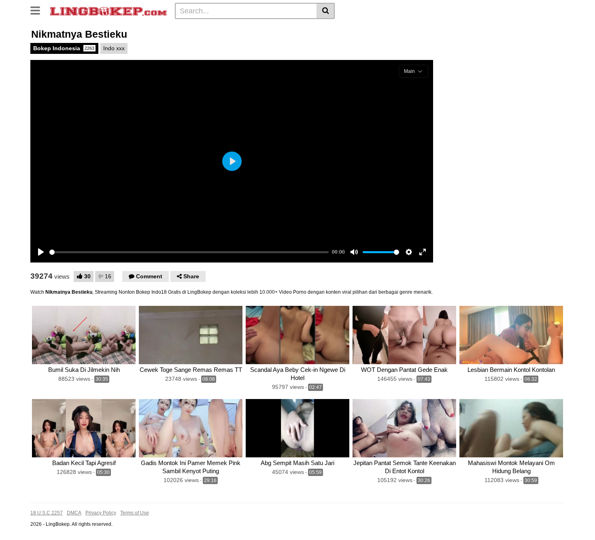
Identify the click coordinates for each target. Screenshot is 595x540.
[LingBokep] (108, 10)
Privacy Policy (100, 513)
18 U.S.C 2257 (46, 513)
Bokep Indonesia (63, 48)
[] (326, 11)
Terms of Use (134, 513)
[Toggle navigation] (38, 9)
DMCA (74, 513)
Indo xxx (114, 48)
